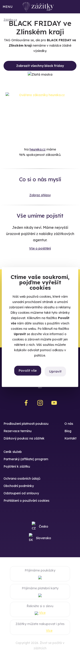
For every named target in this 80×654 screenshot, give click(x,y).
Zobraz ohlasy (40, 195)
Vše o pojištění (40, 248)
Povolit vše (28, 371)
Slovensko (43, 538)
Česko (43, 526)
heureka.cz (38, 149)
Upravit (55, 371)
